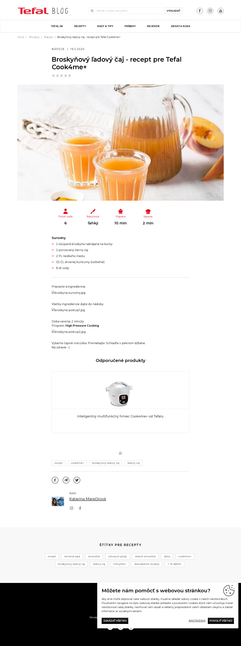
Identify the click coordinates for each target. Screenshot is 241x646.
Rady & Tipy (105, 26)
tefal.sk (57, 26)
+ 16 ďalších (174, 564)
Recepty (80, 26)
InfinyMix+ (119, 564)
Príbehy (130, 26)
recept (59, 463)
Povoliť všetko (221, 620)
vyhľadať (173, 10)
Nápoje (48, 37)
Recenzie (153, 26)
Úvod (20, 37)
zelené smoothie (145, 556)
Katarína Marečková (87, 499)
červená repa (72, 556)
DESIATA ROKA (180, 26)
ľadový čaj (133, 463)
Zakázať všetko (114, 620)
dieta (167, 556)
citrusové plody (117, 556)
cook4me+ (77, 463)
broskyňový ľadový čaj (105, 463)
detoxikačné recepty (146, 564)
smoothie (94, 556)
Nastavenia (197, 620)
